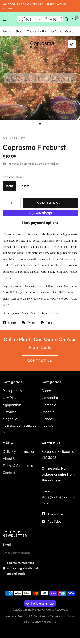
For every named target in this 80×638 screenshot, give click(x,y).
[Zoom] (72, 44)
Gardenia (49, 405)
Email (7, 544)
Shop (19, 31)
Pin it (49, 322)
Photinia (48, 412)
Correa (47, 426)
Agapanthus (12, 405)
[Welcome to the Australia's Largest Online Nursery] (40, 6)
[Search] (66, 19)
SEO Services (36, 616)
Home (7, 31)
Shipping (25, 163)
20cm (25, 186)
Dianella (48, 390)
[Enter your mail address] (34, 552)
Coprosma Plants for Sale (44, 31)
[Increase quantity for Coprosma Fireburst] (17, 203)
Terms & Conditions (18, 465)
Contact (9, 472)
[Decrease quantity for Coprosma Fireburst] (6, 203)
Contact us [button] (40, 361)
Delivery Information (19, 451)
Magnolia (10, 419)
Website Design (15, 616)
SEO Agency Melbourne (40, 621)
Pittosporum (12, 390)
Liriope (47, 419)
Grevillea (10, 412)
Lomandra (50, 397)
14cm (9, 186)
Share (12, 322)
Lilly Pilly (9, 397)
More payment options (40, 222)
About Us (10, 458)
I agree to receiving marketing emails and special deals (22, 568)
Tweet (31, 322)
